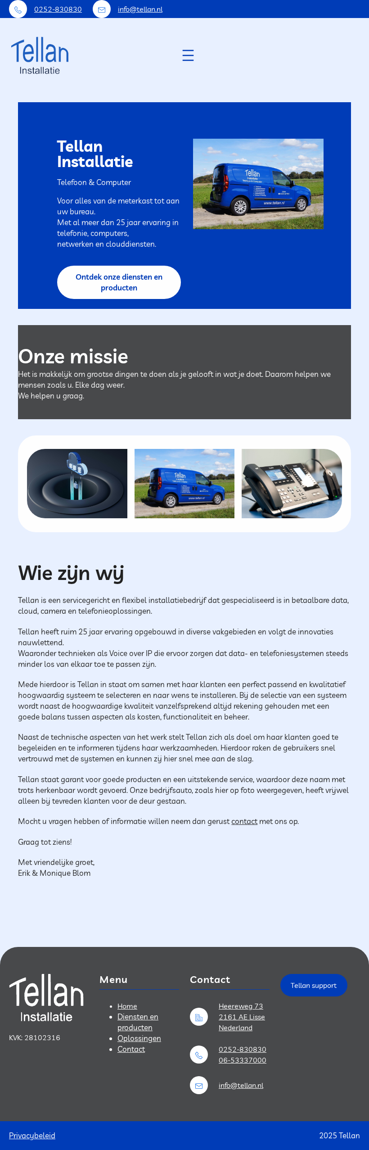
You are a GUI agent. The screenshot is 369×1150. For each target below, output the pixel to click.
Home (127, 1005)
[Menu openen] (188, 55)
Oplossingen (139, 1038)
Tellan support (314, 985)
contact (244, 821)
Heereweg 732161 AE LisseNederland (242, 1016)
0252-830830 (58, 9)
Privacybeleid (32, 1135)
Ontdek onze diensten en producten (119, 282)
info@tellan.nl (140, 9)
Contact (131, 1049)
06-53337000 (242, 1059)
